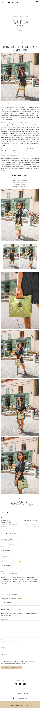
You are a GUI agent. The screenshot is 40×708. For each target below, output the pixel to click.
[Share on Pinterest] (7, 512)
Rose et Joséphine (15, 149)
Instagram (21, 693)
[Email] (9, 2)
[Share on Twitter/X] (5, 512)
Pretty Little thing (27, 141)
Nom (3, 640)
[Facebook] (5, 2)
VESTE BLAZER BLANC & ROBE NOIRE (10, 523)
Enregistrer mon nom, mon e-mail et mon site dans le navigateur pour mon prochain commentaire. (17, 662)
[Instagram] (2, 2)
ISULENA (5, 556)
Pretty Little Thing (28, 125)
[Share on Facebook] (2, 512)
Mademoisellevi (6, 539)
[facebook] (20, 683)
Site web (3, 654)
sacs (33, 158)
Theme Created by (20, 705)
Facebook (21, 698)
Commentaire (5, 619)
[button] (37, 2)
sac (37, 164)
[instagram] (16, 683)
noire (34, 133)
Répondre (6, 550)
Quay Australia (23, 186)
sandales (6, 143)
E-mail (3, 647)
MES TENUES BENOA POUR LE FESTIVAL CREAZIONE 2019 (31, 524)
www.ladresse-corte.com (23, 153)
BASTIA (5, 518)
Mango (17, 143)
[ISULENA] (20, 20)
